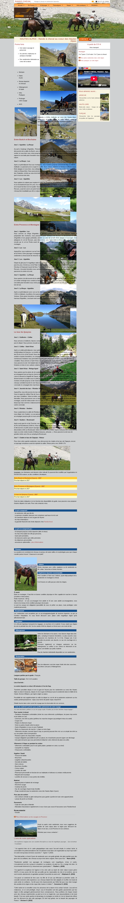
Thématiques (57, 5)
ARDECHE (82, 95)
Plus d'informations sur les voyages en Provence (31, 817)
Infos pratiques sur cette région (89, 60)
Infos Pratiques (22, 94)
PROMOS (94, 5)
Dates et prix (21, 77)
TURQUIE (82, 113)
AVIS (20, 104)
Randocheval (48, 521)
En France (31, 5)
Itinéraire (21, 72)
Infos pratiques (81, 5)
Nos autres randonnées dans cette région (92, 58)
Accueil (20, 5)
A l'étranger (43, 5)
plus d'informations (37, 542)
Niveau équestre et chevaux (24, 82)
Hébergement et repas (23, 88)
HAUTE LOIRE (84, 104)
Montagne (82, 51)
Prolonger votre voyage (23, 99)
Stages (69, 5)
